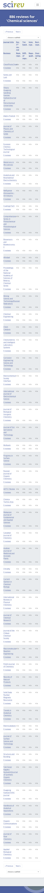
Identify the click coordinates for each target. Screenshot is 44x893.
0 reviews (7, 68)
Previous (9, 32)
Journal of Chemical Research (7, 617)
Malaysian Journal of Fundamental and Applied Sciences (8, 517)
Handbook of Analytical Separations (8, 808)
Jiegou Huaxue (9, 116)
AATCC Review (9, 489)
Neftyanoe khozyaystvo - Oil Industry (9, 193)
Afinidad (6, 257)
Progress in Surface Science (8, 458)
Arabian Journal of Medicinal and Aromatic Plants (8, 553)
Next (18, 32)
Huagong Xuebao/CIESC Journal (9, 792)
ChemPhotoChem (10, 64)
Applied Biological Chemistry (7, 852)
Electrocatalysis (9, 726)
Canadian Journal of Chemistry (7, 535)
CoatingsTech (9, 206)
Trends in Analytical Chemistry (7, 713)
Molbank (7, 445)
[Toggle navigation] (38, 5)
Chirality (6, 569)
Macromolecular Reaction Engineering (9, 651)
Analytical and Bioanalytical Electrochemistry (10, 177)
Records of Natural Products (7, 679)
